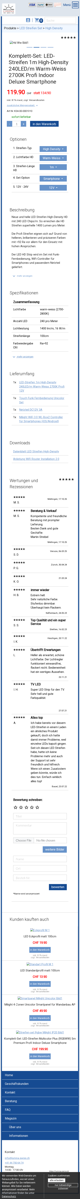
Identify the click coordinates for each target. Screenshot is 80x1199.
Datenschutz (9, 1196)
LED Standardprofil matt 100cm (40, 970)
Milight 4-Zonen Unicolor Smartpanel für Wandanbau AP (39, 1004)
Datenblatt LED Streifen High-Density (36, 451)
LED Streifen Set (30, 28)
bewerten (57, 887)
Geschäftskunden (17, 1084)
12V (52, 188)
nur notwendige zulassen (63, 1185)
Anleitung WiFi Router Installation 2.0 (36, 459)
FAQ (7, 1110)
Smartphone (52, 179)
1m (52, 167)
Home (9, 1075)
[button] (23, 105)
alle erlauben (56, 1180)
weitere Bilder (54, 849)
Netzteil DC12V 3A (30, 409)
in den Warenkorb (44, 124)
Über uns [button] (15, 1127)
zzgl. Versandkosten (33, 100)
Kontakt (10, 1092)
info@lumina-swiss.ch (17, 1158)
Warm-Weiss (52, 158)
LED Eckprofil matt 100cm (40, 936)
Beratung (11, 1101)
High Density (54, 28)
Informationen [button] (18, 1136)
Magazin (11, 1118)
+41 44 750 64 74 (14, 1162)
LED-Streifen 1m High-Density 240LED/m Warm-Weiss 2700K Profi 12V (41, 386)
